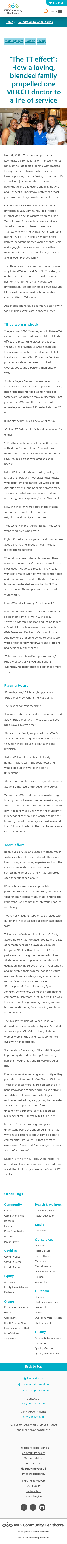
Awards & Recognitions (48, 1338)
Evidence (9, 1293)
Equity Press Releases (16, 1287)
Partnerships (33, 1491)
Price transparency (33, 1474)
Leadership (41, 1307)
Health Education (44, 1216)
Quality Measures (44, 1348)
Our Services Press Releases (45, 1274)
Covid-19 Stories (13, 1267)
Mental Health (43, 1266)
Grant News (11, 1318)
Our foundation (33, 1458)
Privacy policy (24, 1531)
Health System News (15, 1323)
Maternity (40, 1261)
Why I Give (10, 1339)
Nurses (39, 1313)
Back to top (33, 1367)
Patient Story (11, 1242)
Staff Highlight (14, 41)
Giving (41, 41)
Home (9, 22)
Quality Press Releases (47, 1354)
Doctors (30, 41)
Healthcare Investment (47, 1302)
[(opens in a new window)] (24, 1507)
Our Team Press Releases (48, 1318)
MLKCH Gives (11, 1333)
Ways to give (34, 1496)
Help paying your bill (33, 1469)
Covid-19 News (12, 1262)
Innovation (41, 1343)
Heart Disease (42, 1251)
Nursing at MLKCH (33, 1481)
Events (8, 1226)
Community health (33, 1453)
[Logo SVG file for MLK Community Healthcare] (13, 8)
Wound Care (42, 1282)
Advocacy (9, 1282)
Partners (8, 1237)
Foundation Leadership (17, 1307)
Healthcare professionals (34, 1448)
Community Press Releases (14, 1218)
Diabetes (40, 1246)
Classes (8, 1211)
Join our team (33, 1463)
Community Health (45, 1211)
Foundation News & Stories (35, 22)
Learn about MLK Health (17, 1328)
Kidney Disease (43, 1256)
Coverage (40, 1231)
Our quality (34, 1486)
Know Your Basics (14, 1231)
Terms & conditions (41, 1531)
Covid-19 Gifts (12, 1257)
